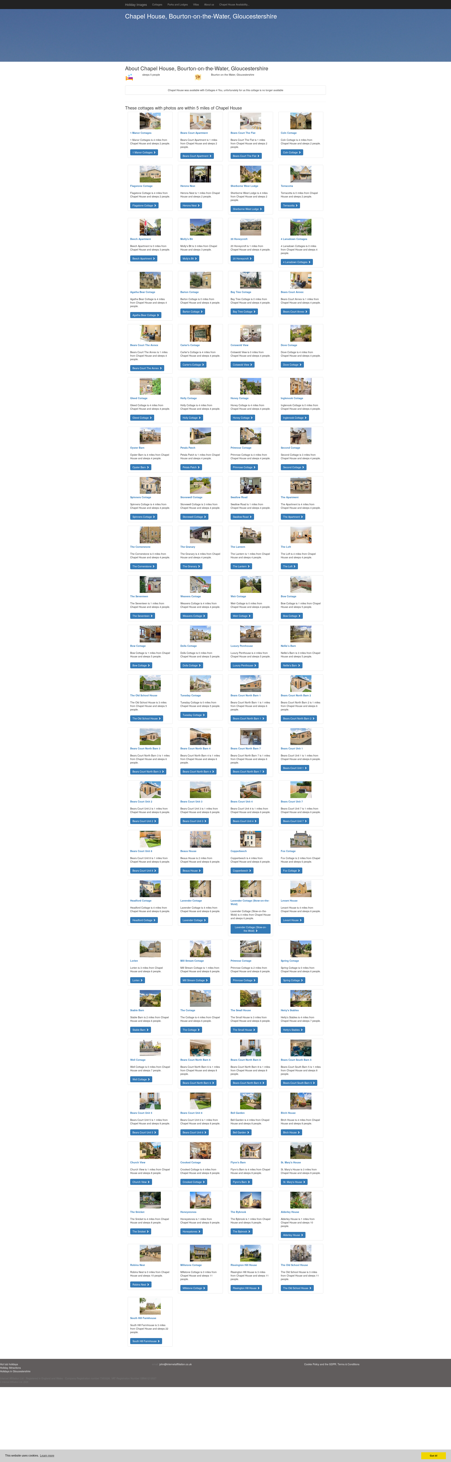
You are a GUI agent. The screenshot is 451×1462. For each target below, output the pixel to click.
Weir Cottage (240, 616)
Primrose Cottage (243, 467)
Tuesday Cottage (192, 715)
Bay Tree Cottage (243, 311)
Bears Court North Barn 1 (247, 718)
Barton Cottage (191, 311)
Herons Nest (190, 205)
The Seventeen (141, 616)
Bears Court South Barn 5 (298, 1083)
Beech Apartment (142, 258)
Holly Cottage (190, 417)
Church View (139, 1182)
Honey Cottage (241, 417)
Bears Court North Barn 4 (197, 771)
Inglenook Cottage (293, 417)
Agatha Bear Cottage (144, 315)
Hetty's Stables (291, 1029)
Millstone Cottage (193, 1288)
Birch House (290, 1132)
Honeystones (190, 1231)
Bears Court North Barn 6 (197, 1083)
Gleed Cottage (140, 417)
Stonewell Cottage (193, 516)
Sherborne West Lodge (246, 209)
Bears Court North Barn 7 (247, 771)
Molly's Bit (188, 258)
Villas (196, 4)
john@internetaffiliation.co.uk (175, 1364)
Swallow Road (241, 516)
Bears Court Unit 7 (293, 821)
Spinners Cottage (142, 516)
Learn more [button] (47, 1455)
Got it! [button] (433, 1455)
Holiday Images (136, 4)
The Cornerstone (142, 566)
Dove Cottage (291, 364)
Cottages (157, 4)
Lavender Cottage (193, 920)
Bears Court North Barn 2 (297, 718)
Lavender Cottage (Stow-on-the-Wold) (251, 928)
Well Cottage (139, 1079)
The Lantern (240, 566)
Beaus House (190, 870)
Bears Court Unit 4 (243, 821)
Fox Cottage (290, 870)
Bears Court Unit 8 (143, 870)
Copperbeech (241, 870)
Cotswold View (241, 364)
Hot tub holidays (9, 1364)
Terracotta (289, 205)
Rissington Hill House (245, 1288)
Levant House (291, 920)
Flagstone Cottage (143, 205)
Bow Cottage (290, 616)
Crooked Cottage (192, 1182)
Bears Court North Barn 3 (147, 771)
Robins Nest (139, 1284)
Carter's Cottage (192, 364)
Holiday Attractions (10, 1367)
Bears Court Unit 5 (143, 1132)
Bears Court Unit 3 (193, 821)
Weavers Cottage (193, 616)
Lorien (136, 980)
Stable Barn (139, 1029)
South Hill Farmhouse (144, 1341)
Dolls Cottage (190, 665)
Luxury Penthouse (243, 665)
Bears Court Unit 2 (143, 821)
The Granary (190, 566)
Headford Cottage (142, 920)
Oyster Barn (139, 467)
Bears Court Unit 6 (193, 1132)
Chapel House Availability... (234, 4)
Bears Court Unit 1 (293, 768)
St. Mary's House (293, 1182)
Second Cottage (292, 467)
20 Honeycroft (241, 258)
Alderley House (292, 1235)
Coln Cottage (290, 152)
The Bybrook (240, 1231)
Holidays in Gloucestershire (15, 1371)
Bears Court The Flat (245, 156)
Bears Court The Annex (145, 368)
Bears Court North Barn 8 (247, 1083)
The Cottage (190, 1029)
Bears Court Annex (294, 311)
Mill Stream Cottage (194, 980)
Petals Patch (190, 467)
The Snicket (139, 1231)
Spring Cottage (292, 980)
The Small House (243, 1029)
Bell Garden (240, 1132)
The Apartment (292, 516)
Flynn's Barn (240, 1182)
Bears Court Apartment (196, 156)
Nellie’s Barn (290, 665)
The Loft (288, 566)
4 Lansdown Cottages (295, 262)
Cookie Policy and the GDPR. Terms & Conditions (331, 1364)
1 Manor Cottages (142, 152)
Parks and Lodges (178, 4)
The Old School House (145, 718)
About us (209, 4)
